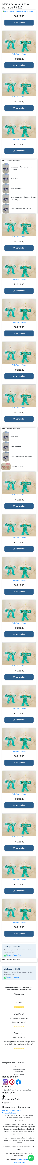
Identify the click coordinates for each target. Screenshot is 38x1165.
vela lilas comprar (19, 1067)
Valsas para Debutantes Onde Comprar (21, 168)
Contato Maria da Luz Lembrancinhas (17, 1090)
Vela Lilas (14, 178)
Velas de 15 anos (17, 467)
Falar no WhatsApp (14, 955)
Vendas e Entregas (9, 1113)
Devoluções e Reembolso (11, 1110)
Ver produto (20, 22)
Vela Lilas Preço (16, 188)
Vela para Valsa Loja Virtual (21, 208)
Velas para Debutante (27, 11)
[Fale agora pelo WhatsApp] (31, 1158)
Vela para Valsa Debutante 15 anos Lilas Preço (23, 198)
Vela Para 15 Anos (19, 54)
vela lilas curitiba (19, 1074)
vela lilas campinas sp (19, 1069)
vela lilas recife (19, 1072)
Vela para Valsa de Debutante (21, 456)
